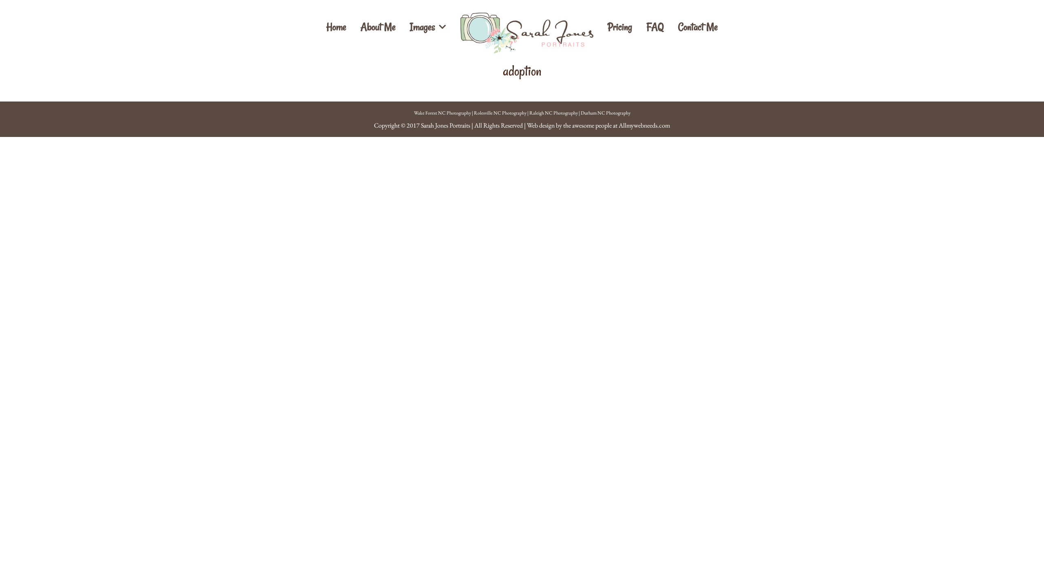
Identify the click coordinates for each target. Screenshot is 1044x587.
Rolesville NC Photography (500, 113)
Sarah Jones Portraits (445, 125)
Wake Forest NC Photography (442, 113)
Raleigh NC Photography (553, 113)
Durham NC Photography (605, 113)
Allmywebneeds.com (644, 125)
